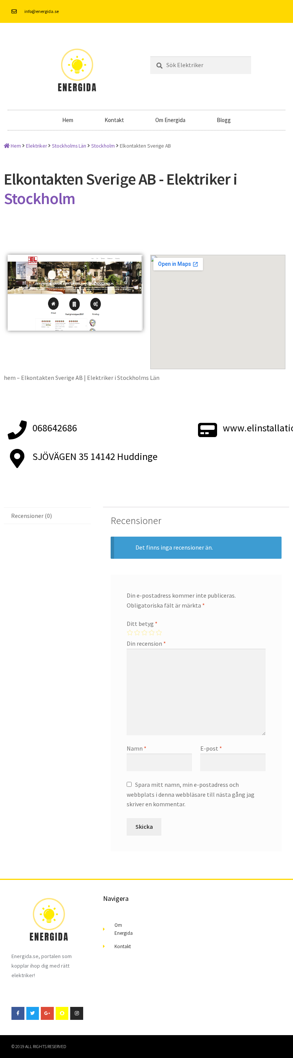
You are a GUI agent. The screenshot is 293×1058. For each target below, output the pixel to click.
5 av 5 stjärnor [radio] (159, 633)
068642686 (54, 428)
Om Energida (170, 120)
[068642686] (17, 429)
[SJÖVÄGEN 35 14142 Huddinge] (17, 458)
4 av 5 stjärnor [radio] (151, 633)
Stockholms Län (69, 146)
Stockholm (103, 146)
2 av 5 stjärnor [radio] (137, 633)
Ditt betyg (142, 623)
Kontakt (114, 120)
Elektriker (36, 146)
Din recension (146, 643)
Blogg (224, 120)
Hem (67, 120)
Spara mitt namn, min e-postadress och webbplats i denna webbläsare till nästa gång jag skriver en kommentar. (190, 794)
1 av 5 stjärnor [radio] (130, 633)
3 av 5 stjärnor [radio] (144, 633)
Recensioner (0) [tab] (31, 515)
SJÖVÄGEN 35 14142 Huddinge (95, 456)
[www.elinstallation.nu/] (207, 429)
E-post (211, 748)
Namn (136, 748)
